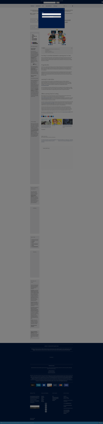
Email (43, 12)
